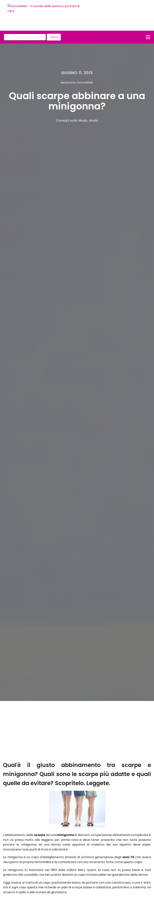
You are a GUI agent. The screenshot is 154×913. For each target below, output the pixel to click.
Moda (93, 120)
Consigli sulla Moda (71, 120)
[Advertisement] (69, 732)
